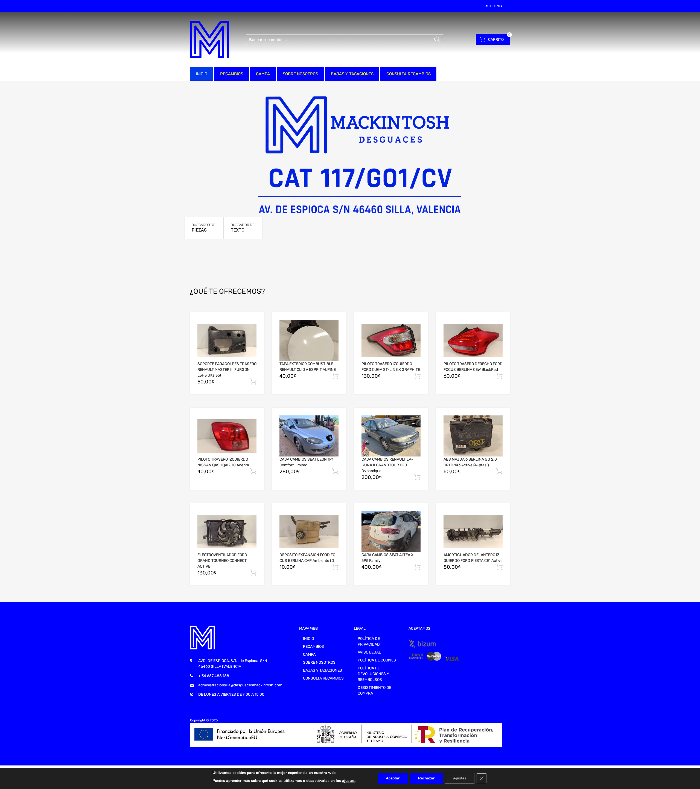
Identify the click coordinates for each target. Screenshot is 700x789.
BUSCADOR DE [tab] (203, 228)
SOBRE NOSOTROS (300, 73)
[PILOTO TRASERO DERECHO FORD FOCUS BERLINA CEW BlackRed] (473, 340)
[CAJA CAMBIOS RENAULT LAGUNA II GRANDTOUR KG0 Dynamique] (391, 436)
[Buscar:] (344, 39)
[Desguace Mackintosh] (209, 39)
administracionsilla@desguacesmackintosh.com (240, 685)
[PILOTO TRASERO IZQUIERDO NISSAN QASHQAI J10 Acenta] (226, 436)
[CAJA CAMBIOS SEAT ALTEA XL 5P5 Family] (391, 531)
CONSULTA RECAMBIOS (408, 73)
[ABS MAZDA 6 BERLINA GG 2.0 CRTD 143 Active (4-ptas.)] (473, 436)
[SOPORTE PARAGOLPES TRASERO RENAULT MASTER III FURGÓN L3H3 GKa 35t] (226, 340)
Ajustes (459, 778)
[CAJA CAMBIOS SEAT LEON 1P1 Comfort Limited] (309, 436)
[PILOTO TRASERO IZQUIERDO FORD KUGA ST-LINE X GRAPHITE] (391, 340)
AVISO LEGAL (369, 652)
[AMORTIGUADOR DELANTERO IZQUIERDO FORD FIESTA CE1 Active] (473, 531)
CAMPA (263, 73)
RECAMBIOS (231, 73)
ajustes (348, 780)
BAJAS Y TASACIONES (352, 73)
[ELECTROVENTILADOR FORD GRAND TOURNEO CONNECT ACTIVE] (226, 531)
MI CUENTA (494, 6)
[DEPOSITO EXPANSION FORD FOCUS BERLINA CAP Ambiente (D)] (309, 531)
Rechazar (426, 778)
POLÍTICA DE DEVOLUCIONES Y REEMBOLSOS (373, 674)
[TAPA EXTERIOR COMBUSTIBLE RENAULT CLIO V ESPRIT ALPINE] (309, 340)
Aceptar (392, 778)
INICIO (201, 73)
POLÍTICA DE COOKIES (377, 660)
